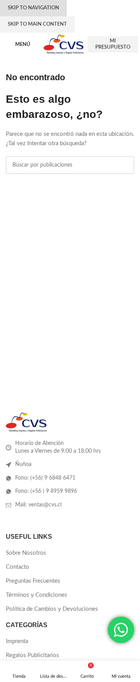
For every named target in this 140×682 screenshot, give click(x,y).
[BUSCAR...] (125, 165)
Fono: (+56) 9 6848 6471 (45, 478)
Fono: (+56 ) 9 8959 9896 (46, 491)
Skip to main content (37, 24)
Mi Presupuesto (112, 44)
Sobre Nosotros (26, 553)
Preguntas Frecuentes (33, 581)
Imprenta (17, 641)
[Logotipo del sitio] (64, 44)
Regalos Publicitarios (32, 655)
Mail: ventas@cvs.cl (38, 505)
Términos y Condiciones (36, 595)
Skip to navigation (33, 8)
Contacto (17, 567)
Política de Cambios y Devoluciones (52, 609)
